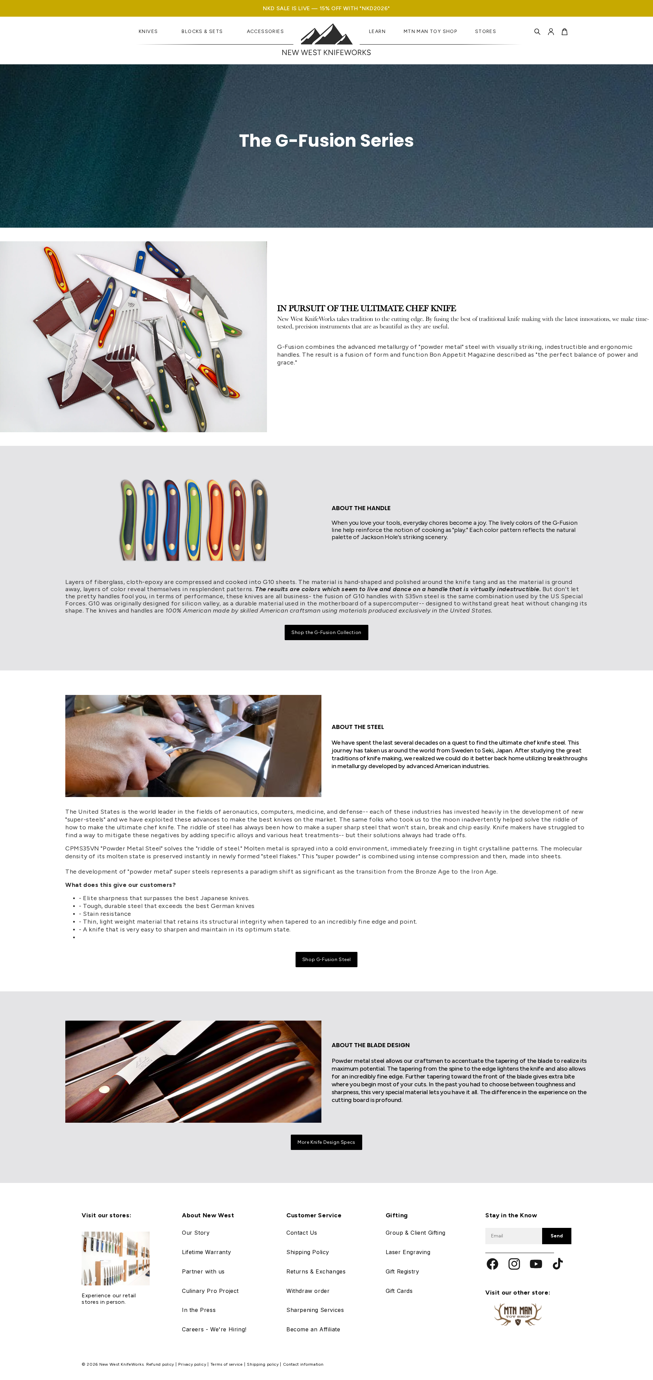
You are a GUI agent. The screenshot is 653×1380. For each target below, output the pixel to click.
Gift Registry (402, 1271)
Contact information (303, 1364)
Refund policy (160, 1364)
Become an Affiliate (313, 1329)
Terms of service (227, 1364)
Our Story (196, 1232)
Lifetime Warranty (206, 1252)
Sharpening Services (315, 1309)
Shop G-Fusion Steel (326, 959)
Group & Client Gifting (416, 1232)
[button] (537, 31)
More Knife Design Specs (326, 1142)
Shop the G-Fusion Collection (326, 632)
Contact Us (301, 1232)
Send (557, 1236)
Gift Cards (399, 1290)
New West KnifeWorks (121, 1364)
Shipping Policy (307, 1252)
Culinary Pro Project (210, 1290)
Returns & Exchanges (316, 1271)
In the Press (199, 1309)
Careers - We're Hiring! (214, 1329)
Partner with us (203, 1271)
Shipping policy (263, 1364)
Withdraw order (308, 1290)
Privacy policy (192, 1364)
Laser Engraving (408, 1252)
